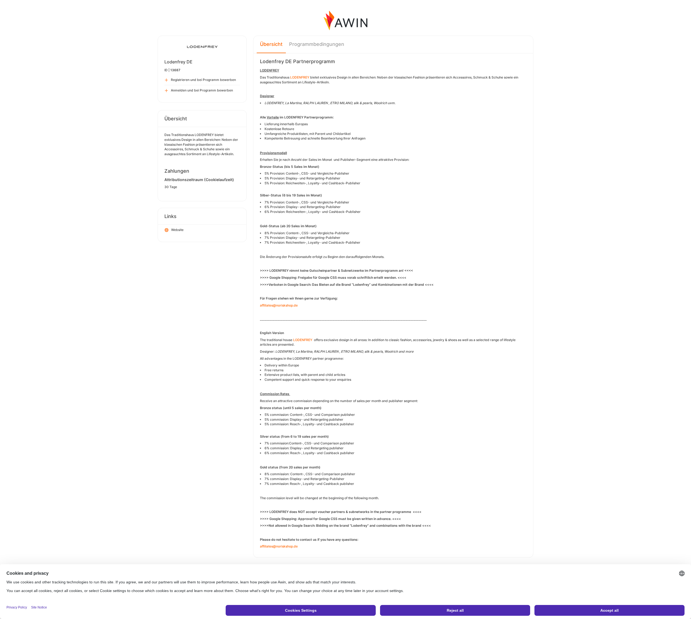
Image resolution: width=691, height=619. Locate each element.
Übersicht (271, 44)
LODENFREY (299, 77)
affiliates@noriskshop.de (279, 305)
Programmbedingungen (316, 44)
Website (177, 230)
